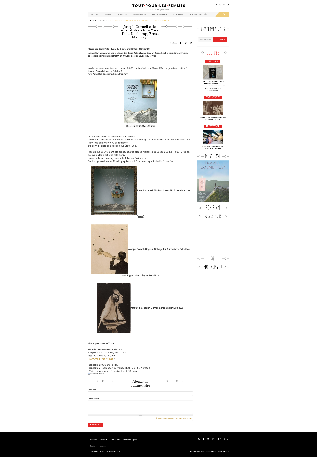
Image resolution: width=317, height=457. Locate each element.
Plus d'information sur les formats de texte (175, 418)
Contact (103, 440)
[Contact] (227, 4)
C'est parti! (220, 39)
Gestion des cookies (98, 446)
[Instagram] (220, 4)
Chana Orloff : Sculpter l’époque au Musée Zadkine (213, 118)
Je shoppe (122, 14)
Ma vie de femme (159, 14)
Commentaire (94, 399)
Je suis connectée (198, 14)
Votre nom (92, 390)
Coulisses (178, 14)
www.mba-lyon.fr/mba (102, 358)
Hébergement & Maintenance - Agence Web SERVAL (209, 452)
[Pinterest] (223, 4)
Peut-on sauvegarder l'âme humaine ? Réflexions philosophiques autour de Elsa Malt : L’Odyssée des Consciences (213, 86)
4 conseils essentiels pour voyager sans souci (212, 147)
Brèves (108, 14)
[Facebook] (216, 4)
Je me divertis (139, 14)
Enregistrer (96, 424)
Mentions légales (130, 440)
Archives (101, 20)
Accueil (94, 14)
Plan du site (115, 440)
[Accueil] (158, 7)
